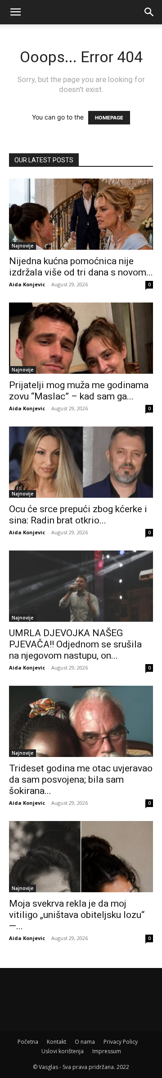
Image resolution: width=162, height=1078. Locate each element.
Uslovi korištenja (62, 1051)
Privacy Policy (121, 1042)
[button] (15, 12)
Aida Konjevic (27, 284)
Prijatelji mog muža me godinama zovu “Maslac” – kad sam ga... (78, 391)
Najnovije (22, 246)
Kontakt (56, 1042)
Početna (28, 1042)
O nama (85, 1042)
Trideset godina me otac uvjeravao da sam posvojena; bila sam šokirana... (81, 779)
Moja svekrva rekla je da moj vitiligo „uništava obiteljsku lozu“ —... (76, 914)
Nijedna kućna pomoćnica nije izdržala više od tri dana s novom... (81, 267)
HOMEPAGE (109, 118)
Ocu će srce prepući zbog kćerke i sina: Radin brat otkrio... (78, 515)
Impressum (106, 1051)
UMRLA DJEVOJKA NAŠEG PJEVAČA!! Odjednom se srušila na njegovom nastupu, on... (75, 644)
